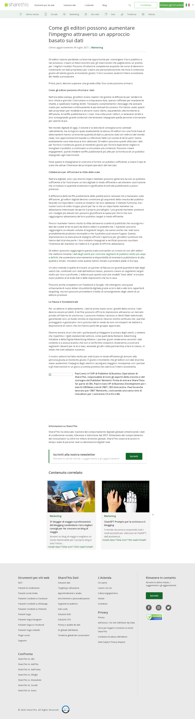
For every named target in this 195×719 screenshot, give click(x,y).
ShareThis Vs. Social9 (28, 685)
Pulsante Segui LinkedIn (29, 630)
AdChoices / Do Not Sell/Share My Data (116, 622)
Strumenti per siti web (44, 5)
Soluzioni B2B (64, 614)
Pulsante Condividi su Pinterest (32, 609)
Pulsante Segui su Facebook (31, 624)
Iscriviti (134, 456)
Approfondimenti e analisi (70, 593)
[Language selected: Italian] (189, 5)
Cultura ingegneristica (108, 593)
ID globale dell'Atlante (68, 630)
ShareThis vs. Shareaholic (30, 680)
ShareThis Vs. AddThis (28, 664)
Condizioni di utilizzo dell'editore (112, 636)
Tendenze (131, 14)
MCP (20, 582)
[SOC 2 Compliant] (65, 709)
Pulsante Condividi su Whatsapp (33, 603)
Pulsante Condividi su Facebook (32, 598)
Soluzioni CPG (64, 619)
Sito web (95, 14)
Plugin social (24, 635)
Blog (104, 5)
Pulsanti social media (28, 593)
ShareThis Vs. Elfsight (28, 674)
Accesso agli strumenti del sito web (172, 7)
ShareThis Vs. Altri (26, 659)
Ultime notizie (32, 14)
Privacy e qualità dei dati (69, 624)
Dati (113, 14)
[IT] (189, 5)
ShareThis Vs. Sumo (27, 690)
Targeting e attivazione (68, 588)
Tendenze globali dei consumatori (73, 635)
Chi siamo (102, 582)
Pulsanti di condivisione (29, 588)
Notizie (151, 14)
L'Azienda (89, 5)
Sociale (54, 14)
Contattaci (145, 5)
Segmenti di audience (68, 603)
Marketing (74, 14)
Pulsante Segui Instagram (30, 619)
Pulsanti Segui (24, 614)
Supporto (22, 640)
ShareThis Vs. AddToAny (29, 669)
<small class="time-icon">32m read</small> (70, 531)
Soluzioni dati (70, 5)
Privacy (101, 617)
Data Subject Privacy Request (111, 642)
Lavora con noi (105, 588)
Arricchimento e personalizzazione (74, 598)
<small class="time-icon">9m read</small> (124, 527)
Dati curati (63, 609)
